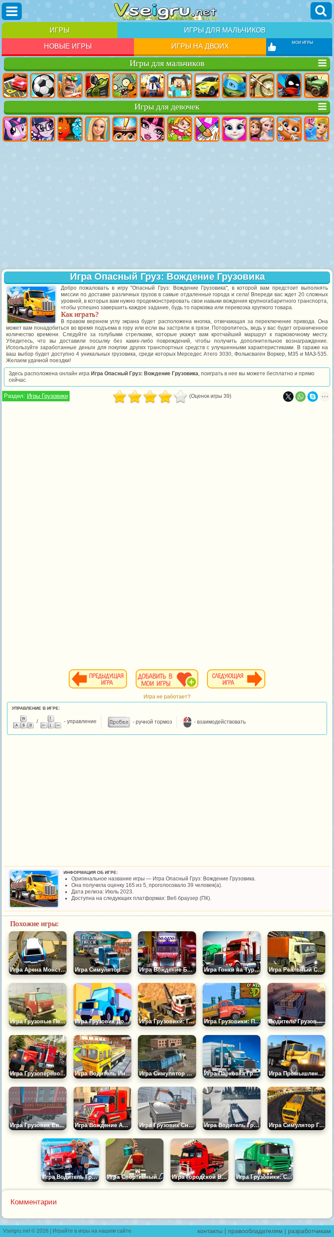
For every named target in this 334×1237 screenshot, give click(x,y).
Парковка (15, 85)
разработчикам (309, 1230)
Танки (97, 85)
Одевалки (316, 129)
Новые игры (68, 46)
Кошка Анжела (234, 129)
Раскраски (207, 129)
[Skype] (312, 396)
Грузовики (316, 85)
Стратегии (70, 85)
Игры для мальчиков (225, 30)
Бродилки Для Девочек (179, 129)
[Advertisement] (167, 206)
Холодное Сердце (261, 129)
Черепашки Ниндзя (234, 85)
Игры (60, 30)
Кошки (289, 129)
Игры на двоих (200, 46)
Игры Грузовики (47, 396)
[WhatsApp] (300, 396)
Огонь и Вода (70, 129)
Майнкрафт (179, 85)
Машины (207, 85)
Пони (15, 129)
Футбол (42, 85)
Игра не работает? (167, 697)
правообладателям (255, 1230)
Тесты (124, 129)
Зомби (124, 85)
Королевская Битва (152, 85)
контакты (210, 1230)
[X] (288, 396)
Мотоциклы (261, 85)
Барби (97, 129)
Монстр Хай (152, 129)
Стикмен (289, 85)
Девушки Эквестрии (42, 129)
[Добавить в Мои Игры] (167, 678)
